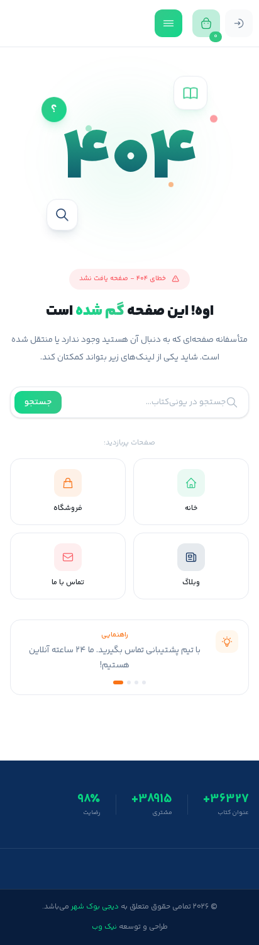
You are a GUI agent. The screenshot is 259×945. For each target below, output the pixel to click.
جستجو (38, 402)
